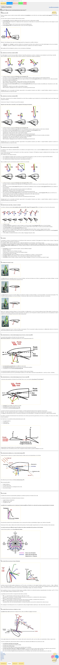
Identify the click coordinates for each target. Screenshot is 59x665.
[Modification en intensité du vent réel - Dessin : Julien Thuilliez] (20, 116)
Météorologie (15, 3)
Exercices (15, 663)
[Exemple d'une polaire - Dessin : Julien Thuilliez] (11, 514)
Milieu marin (21, 3)
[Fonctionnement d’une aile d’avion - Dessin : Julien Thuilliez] (20, 436)
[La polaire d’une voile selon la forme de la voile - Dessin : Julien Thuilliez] (20, 625)
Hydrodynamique (9, 3)
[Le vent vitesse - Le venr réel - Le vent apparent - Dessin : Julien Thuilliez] (11, 34)
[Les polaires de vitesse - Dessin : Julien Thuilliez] (20, 544)
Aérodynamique (3, 3)
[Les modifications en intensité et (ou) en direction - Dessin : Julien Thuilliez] (20, 216)
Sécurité (24, 3)
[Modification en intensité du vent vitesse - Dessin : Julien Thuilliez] (20, 172)
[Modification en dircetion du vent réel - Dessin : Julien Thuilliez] (20, 67)
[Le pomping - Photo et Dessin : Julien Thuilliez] (11, 270)
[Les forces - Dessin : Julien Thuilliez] (20, 467)
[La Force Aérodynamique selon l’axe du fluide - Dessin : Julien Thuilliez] (20, 393)
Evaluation (21, 663)
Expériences (3, 663)
